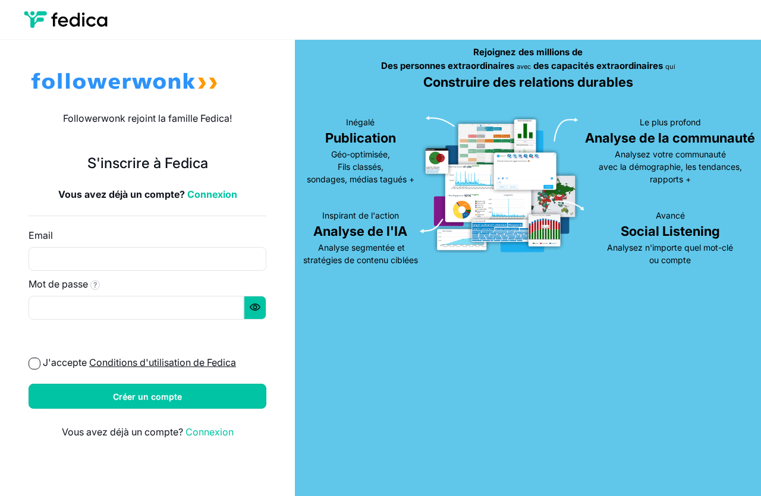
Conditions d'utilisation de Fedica (162, 362)
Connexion (212, 194)
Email (41, 235)
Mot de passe (63, 284)
